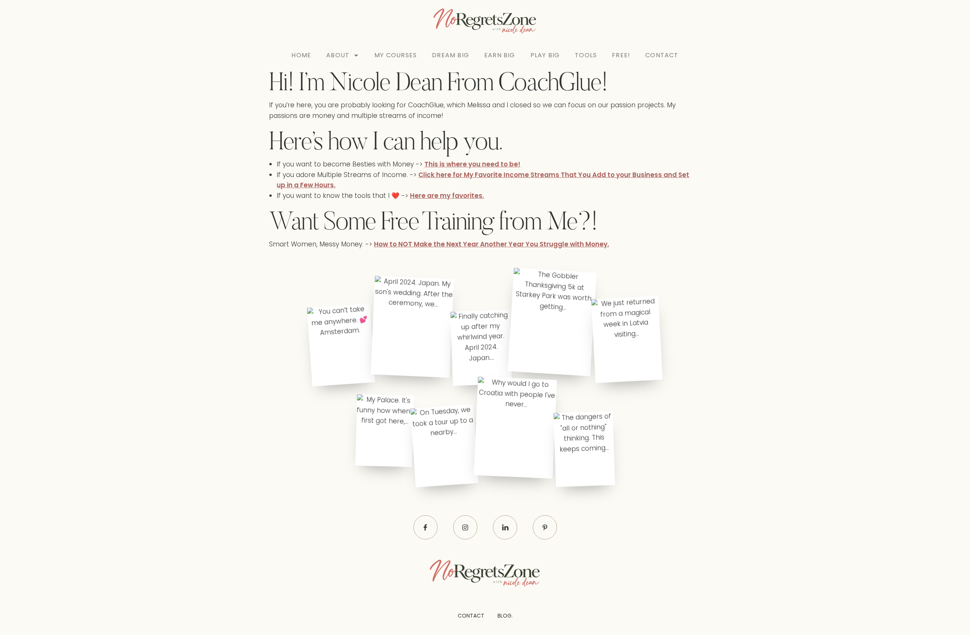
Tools (586, 55)
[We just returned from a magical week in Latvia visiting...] (626, 339)
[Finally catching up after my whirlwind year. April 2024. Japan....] (481, 348)
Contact (661, 55)
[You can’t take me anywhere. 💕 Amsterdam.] (341, 344)
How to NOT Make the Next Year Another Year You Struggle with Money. (491, 244)
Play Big (545, 55)
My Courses (395, 55)
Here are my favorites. (447, 195)
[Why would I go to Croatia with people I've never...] (515, 428)
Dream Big (450, 55)
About (337, 55)
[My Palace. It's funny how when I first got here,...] (384, 431)
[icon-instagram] (465, 527)
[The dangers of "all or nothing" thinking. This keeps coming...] (584, 449)
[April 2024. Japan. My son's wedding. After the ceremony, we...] (412, 327)
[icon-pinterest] (545, 527)
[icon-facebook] (425, 527)
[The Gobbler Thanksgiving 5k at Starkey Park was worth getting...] (551, 322)
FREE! (621, 55)
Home (301, 55)
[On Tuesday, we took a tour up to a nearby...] (444, 446)
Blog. (505, 615)
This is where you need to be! (472, 164)
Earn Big (499, 55)
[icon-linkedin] (505, 527)
